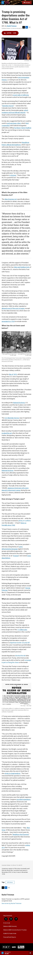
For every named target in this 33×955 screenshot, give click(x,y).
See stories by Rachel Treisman (11, 903)
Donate (27, 2)
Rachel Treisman (11, 26)
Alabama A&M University (10, 926)
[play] (3, 953)
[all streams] (31, 953)
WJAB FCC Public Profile (9, 933)
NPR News (10, 882)
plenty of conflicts (25, 521)
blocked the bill (20, 656)
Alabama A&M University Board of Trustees (15, 930)
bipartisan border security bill (20, 643)
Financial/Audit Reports (9, 937)
